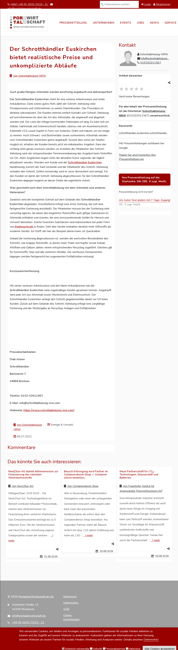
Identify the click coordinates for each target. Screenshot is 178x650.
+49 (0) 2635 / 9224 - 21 (28, 622)
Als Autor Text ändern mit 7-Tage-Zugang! (144, 200)
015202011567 (150, 63)
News (154, 23)
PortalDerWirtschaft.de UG (36, 597)
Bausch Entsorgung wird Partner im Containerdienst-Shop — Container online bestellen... (86, 474)
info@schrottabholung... (155, 58)
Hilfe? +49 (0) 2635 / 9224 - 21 (29, 4)
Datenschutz (70, 603)
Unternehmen (103, 23)
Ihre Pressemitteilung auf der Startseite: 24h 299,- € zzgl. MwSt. (144, 179)
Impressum (70, 596)
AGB (66, 609)
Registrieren (162, 4)
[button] (33, 549)
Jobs (140, 23)
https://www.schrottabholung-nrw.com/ (48, 410)
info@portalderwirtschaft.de (29, 616)
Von (22, 486)
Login (147, 4)
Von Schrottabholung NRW (29, 76)
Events (125, 23)
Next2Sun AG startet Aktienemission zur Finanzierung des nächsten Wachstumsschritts (33, 474)
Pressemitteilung (73, 23)
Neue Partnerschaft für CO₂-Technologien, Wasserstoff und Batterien (139, 474)
